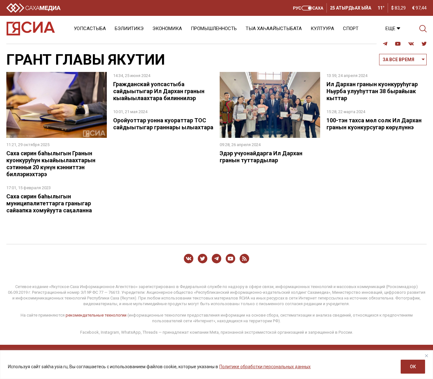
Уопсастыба (90, 28)
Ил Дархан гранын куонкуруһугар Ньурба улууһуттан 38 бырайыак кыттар (372, 91)
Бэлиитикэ (129, 28)
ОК (413, 366)
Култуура (322, 28)
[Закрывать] (426, 355)
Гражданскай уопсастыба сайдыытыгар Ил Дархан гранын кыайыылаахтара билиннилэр (158, 91)
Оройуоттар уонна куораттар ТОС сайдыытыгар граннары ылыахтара (163, 124)
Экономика (167, 28)
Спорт (351, 28)
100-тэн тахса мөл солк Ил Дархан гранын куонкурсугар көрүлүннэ (374, 124)
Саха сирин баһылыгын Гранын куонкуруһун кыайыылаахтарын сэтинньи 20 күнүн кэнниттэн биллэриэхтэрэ (50, 163)
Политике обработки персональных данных (265, 366)
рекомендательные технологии (96, 315)
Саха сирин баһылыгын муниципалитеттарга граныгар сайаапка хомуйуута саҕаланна (49, 203)
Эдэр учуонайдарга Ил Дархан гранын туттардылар (261, 157)
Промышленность (214, 28)
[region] (216, 364)
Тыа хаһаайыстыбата (274, 28)
